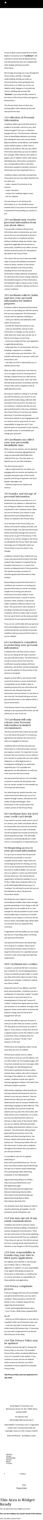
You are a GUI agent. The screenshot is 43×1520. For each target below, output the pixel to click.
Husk (24, 1485)
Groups (8, 1456)
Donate (9, 1459)
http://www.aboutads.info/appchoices (18, 1189)
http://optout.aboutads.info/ (15, 1201)
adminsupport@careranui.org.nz (21, 885)
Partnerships (11, 1458)
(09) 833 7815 (23, 1417)
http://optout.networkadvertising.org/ (18, 1195)
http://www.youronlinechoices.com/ (17, 1183)
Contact (9, 1463)
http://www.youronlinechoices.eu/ (17, 1162)
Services (9, 1454)
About (8, 1461)
